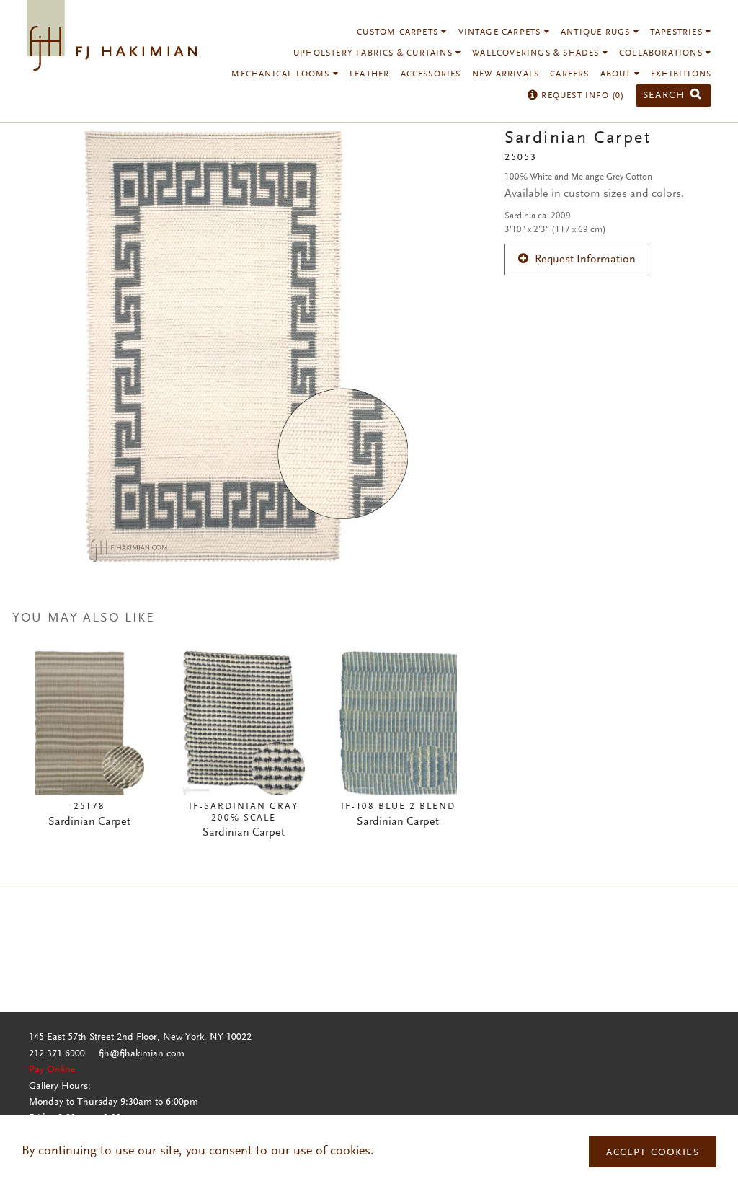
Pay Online (52, 1070)
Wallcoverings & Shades (537, 53)
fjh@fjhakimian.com (141, 1054)
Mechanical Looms (281, 74)
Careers (569, 74)
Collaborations (662, 53)
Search (666, 95)
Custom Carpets (399, 32)
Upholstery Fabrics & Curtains (374, 53)
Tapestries (678, 32)
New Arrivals (505, 74)
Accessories (431, 74)
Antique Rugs (597, 32)
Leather (369, 74)
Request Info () (581, 96)
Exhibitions (681, 74)
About (617, 74)
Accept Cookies (652, 1153)
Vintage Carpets (501, 32)
